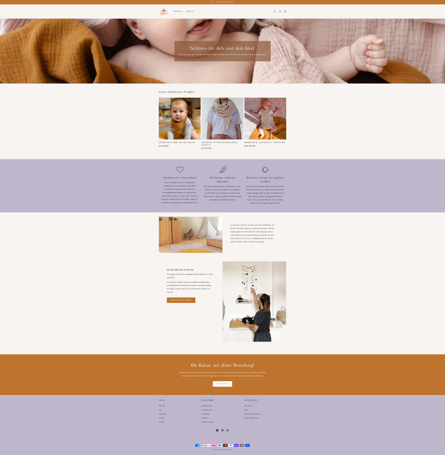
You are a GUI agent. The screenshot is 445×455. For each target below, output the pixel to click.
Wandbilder (206, 414)
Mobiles (204, 418)
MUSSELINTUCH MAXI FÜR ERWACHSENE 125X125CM (220, 144)
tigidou (219, 449)
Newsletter (163, 414)
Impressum (248, 406)
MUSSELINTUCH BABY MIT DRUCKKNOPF (177, 143)
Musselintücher (207, 406)
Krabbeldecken (207, 410)
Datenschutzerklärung (252, 414)
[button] (178, 11)
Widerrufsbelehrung (251, 418)
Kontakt (161, 418)
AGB (246, 410)
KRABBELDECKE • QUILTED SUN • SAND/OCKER (264, 143)
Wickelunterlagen (208, 422)
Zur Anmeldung (222, 384)
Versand (161, 422)
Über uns (162, 406)
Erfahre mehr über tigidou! (181, 300)
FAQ (160, 410)
